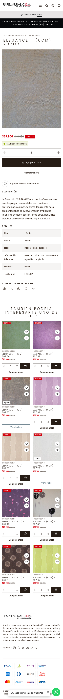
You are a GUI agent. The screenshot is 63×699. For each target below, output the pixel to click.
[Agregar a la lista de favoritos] (26, 332)
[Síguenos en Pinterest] (36, 647)
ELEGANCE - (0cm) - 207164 (44, 578)
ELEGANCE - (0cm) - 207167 (13, 467)
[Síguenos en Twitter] (23, 647)
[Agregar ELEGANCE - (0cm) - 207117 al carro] (25, 590)
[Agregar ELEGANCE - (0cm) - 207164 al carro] (56, 590)
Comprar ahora (16, 372)
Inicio (5, 22)
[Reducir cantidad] (4, 153)
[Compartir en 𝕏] (11, 289)
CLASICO (56, 22)
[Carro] (59, 5)
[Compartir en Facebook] (4, 289)
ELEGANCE (18, 25)
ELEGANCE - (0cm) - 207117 (13, 578)
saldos (39, 15)
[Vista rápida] (26, 338)
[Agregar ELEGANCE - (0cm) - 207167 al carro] (25, 478)
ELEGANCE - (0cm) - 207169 (44, 411)
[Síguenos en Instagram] (14, 647)
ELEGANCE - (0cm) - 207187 (13, 411)
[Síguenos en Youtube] (27, 647)
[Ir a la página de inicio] (16, 5)
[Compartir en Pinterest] (26, 289)
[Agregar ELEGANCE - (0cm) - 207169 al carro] (56, 422)
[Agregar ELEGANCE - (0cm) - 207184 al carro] (25, 366)
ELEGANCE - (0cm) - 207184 (13, 355)
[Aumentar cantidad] (58, 153)
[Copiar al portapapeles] (33, 289)
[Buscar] (46, 5)
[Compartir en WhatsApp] (18, 289)
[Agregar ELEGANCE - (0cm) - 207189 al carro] (56, 366)
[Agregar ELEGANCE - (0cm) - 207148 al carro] (56, 534)
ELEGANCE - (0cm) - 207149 (13, 523)
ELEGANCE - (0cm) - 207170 (44, 467)
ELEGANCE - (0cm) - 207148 (44, 523)
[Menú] (40, 5)
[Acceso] (53, 5)
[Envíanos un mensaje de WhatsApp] (56, 692)
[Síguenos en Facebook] (18, 647)
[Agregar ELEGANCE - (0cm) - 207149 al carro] (25, 534)
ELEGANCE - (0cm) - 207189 (44, 355)
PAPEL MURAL (17, 22)
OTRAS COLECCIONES (38, 22)
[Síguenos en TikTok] (31, 647)
